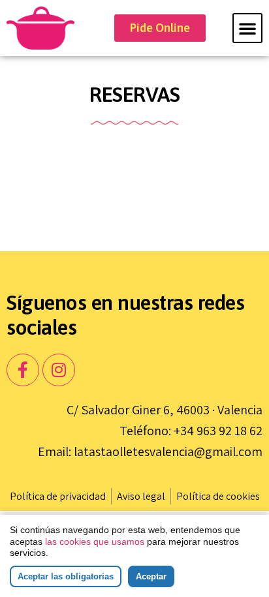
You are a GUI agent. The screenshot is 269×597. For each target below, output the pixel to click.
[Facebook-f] (23, 370)
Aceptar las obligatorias (66, 576)
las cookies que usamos (94, 541)
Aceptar (151, 576)
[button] (247, 28)
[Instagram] (58, 370)
